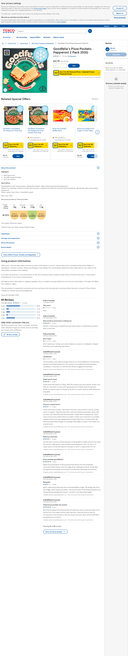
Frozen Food (12, 43)
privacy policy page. (40, 8)
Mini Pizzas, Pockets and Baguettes (43, 43)
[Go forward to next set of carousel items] (97, 132)
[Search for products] (90, 31)
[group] (13, 132)
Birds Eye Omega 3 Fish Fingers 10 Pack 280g (85, 129)
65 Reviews (72, 56)
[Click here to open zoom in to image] (5, 90)
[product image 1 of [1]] (24, 70)
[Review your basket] (108, 49)
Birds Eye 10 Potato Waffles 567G (59, 129)
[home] (2, 43)
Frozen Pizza (24, 43)
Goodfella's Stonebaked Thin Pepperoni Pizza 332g (12, 129)
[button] (107, 26)
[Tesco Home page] (9, 31)
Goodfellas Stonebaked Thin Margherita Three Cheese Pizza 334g (36, 130)
